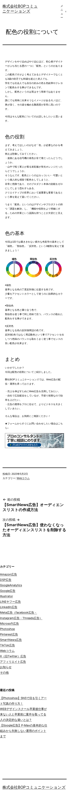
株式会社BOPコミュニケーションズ (34, 787)
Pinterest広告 (9, 634)
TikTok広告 (7, 645)
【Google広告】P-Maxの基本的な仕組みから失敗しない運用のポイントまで (23, 731)
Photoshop (7, 629)
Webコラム (23, 478)
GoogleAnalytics (11, 585)
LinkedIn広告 (8, 607)
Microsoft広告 (9, 623)
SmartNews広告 (11, 639)
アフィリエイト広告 (13, 661)
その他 (4, 672)
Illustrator (6, 596)
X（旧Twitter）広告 (13, 656)
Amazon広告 (8, 574)
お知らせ (6, 667)
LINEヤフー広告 (10, 601)
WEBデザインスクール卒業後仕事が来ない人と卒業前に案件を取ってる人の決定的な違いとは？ (23, 714)
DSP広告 (5, 579)
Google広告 (7, 590)
